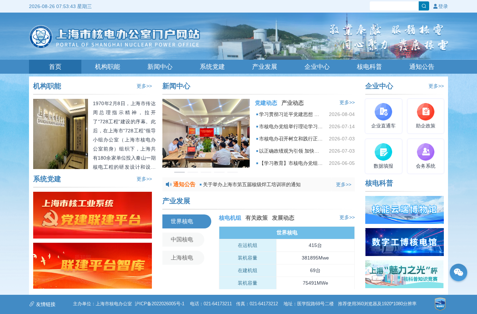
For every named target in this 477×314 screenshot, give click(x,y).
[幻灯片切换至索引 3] (206, 172)
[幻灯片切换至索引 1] (179, 172)
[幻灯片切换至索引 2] (193, 172)
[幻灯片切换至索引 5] (232, 172)
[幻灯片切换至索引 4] (219, 172)
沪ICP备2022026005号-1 (159, 303)
